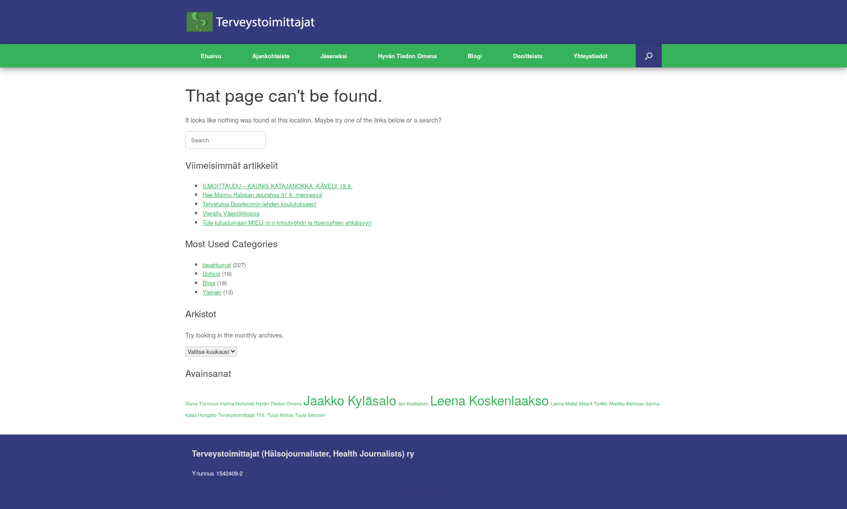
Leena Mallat (564, 403)
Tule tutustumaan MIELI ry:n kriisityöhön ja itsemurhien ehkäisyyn (286, 222)
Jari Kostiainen (413, 403)
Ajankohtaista (270, 56)
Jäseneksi (333, 56)
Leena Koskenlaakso (489, 399)
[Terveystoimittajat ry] (251, 22)
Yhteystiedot (590, 56)
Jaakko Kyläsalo (350, 399)
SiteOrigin (417, 491)
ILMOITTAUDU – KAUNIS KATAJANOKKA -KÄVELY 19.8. (277, 186)
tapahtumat (216, 264)
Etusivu (211, 56)
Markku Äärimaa (626, 403)
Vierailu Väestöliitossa (230, 213)
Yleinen (211, 292)
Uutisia (211, 273)
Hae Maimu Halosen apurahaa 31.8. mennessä (262, 194)
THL (261, 415)
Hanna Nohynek (237, 403)
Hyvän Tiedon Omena (407, 56)
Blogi (475, 56)
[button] (649, 55)
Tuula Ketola (280, 415)
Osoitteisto (528, 56)
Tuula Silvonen (310, 415)
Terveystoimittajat (236, 415)
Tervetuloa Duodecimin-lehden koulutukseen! (259, 204)
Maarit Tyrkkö (593, 403)
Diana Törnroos (201, 403)
